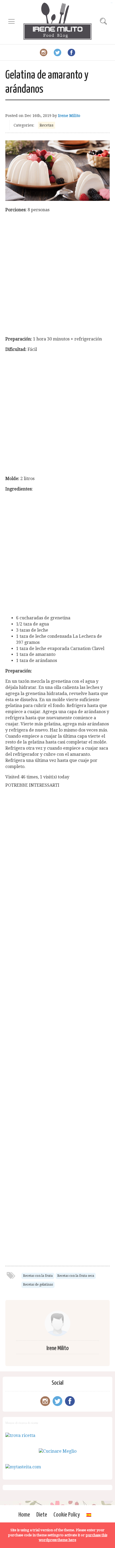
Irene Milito (69, 115)
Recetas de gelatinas (38, 1284)
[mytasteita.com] (23, 1466)
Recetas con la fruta (38, 1276)
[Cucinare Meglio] (57, 1451)
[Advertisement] (57, 274)
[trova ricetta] (20, 1435)
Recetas (46, 125)
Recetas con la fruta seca (75, 1276)
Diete (41, 1515)
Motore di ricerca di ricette (21, 1422)
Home (24, 1515)
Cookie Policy (66, 1515)
